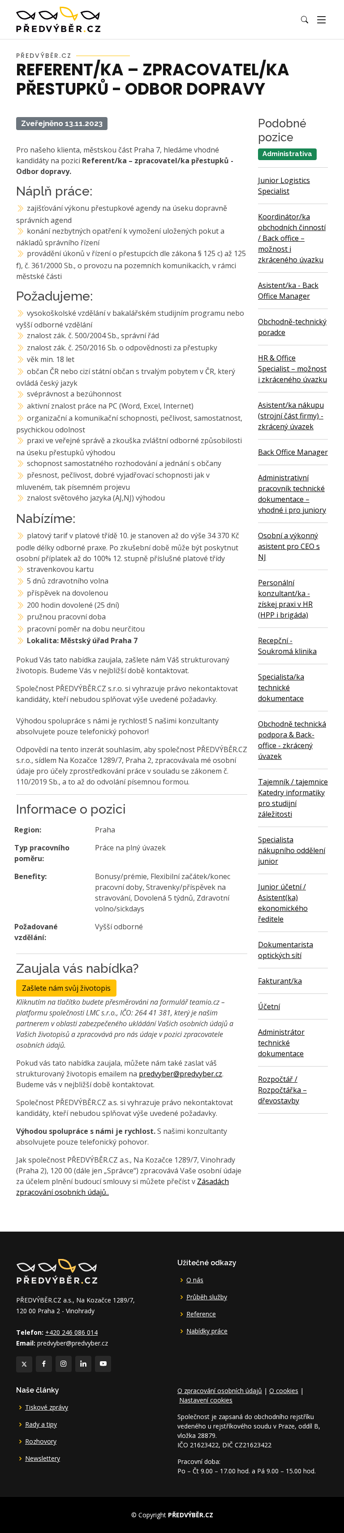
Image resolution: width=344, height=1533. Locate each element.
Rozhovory (40, 1441)
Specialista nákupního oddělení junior (291, 850)
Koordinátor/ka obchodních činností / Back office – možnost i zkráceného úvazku (292, 238)
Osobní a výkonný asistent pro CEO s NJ (289, 546)
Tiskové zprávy (46, 1407)
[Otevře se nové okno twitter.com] (24, 1364)
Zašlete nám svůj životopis (66, 988)
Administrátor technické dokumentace (281, 1042)
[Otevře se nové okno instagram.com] (64, 1364)
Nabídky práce (207, 1331)
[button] (304, 19)
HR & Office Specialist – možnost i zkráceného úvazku (292, 368)
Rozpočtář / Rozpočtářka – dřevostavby (282, 1090)
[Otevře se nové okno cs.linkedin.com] (83, 1364)
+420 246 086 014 (71, 1332)
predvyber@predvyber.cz (180, 1074)
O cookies (283, 1390)
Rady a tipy (41, 1424)
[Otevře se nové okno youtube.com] (103, 1364)
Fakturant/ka (280, 981)
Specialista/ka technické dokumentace (281, 687)
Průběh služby (206, 1297)
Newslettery (42, 1458)
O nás (194, 1280)
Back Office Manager (293, 452)
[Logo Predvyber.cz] (56, 1271)
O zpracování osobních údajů (219, 1390)
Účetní (269, 1006)
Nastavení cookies (205, 1400)
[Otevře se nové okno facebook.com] (44, 1364)
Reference (201, 1314)
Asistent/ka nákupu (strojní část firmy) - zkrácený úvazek (291, 415)
